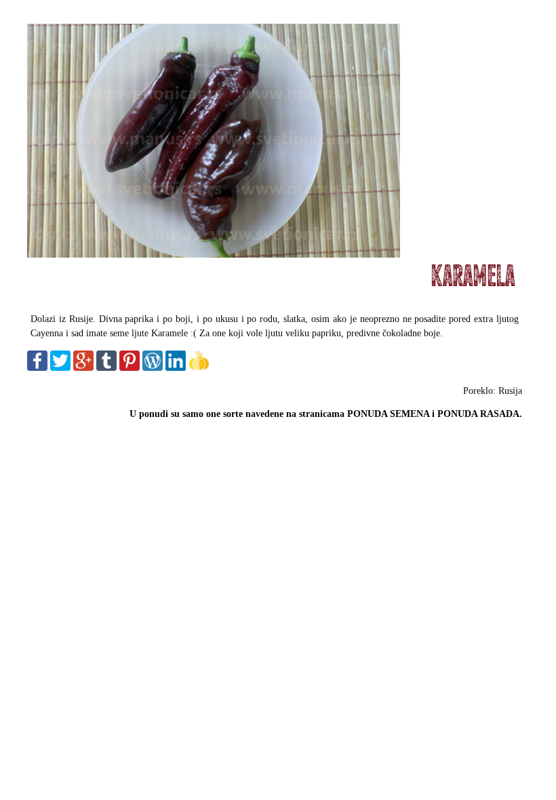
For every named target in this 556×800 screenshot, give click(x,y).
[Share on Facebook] (37, 368)
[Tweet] (60, 368)
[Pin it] (129, 368)
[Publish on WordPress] (152, 368)
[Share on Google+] (83, 368)
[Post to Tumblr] (106, 368)
